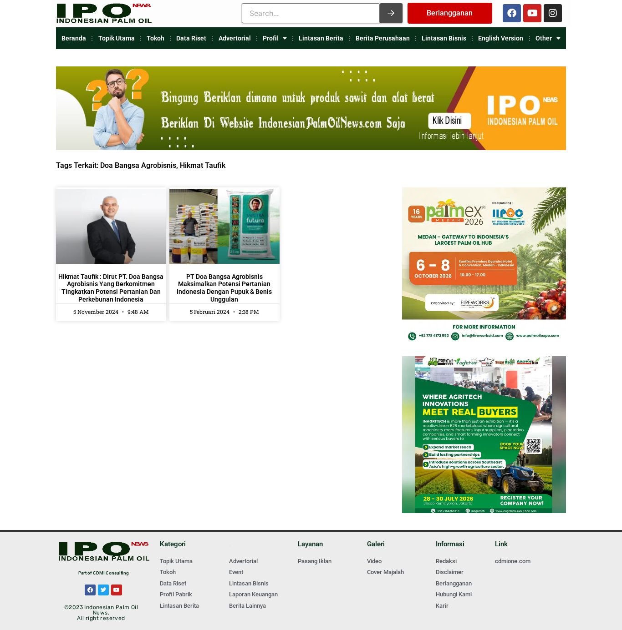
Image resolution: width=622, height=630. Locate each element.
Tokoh (155, 38)
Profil (270, 38)
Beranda (73, 38)
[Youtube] (532, 13)
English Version (500, 38)
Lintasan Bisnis (444, 38)
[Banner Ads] (311, 147)
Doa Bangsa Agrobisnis (138, 165)
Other (543, 38)
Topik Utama (116, 38)
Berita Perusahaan (383, 38)
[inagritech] (484, 510)
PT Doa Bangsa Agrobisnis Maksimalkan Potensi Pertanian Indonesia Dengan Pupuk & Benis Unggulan (224, 288)
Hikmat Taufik (202, 165)
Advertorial (235, 38)
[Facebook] (512, 13)
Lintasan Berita (321, 38)
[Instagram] (553, 13)
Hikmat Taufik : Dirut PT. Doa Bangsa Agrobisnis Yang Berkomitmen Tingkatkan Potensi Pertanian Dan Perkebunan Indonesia (110, 288)
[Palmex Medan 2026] (484, 342)
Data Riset (191, 38)
